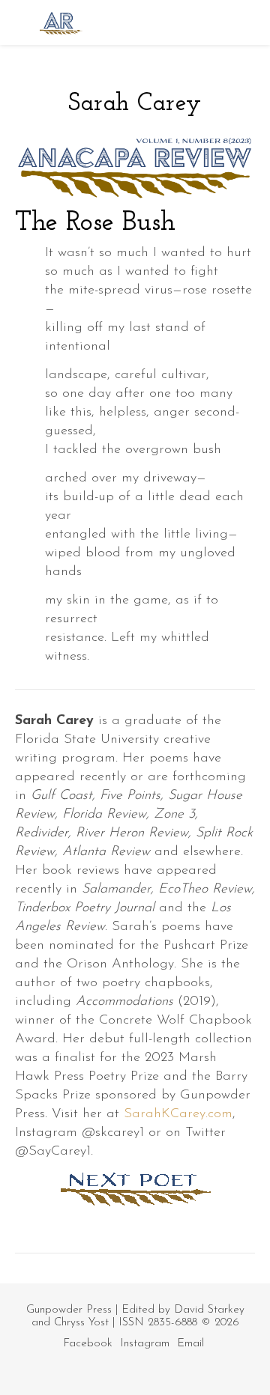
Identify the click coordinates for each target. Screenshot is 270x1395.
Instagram (145, 1343)
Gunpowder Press (69, 1310)
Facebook (87, 1343)
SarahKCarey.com (178, 1114)
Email (190, 1343)
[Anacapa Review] (60, 22)
